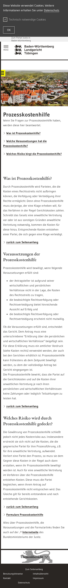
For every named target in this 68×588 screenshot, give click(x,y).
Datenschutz (51, 10)
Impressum (38, 578)
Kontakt (7, 578)
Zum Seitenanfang (34, 569)
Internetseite (30, 532)
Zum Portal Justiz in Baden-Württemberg (21, 39)
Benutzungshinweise (13, 573)
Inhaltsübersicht (40, 573)
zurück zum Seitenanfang (22, 242)
